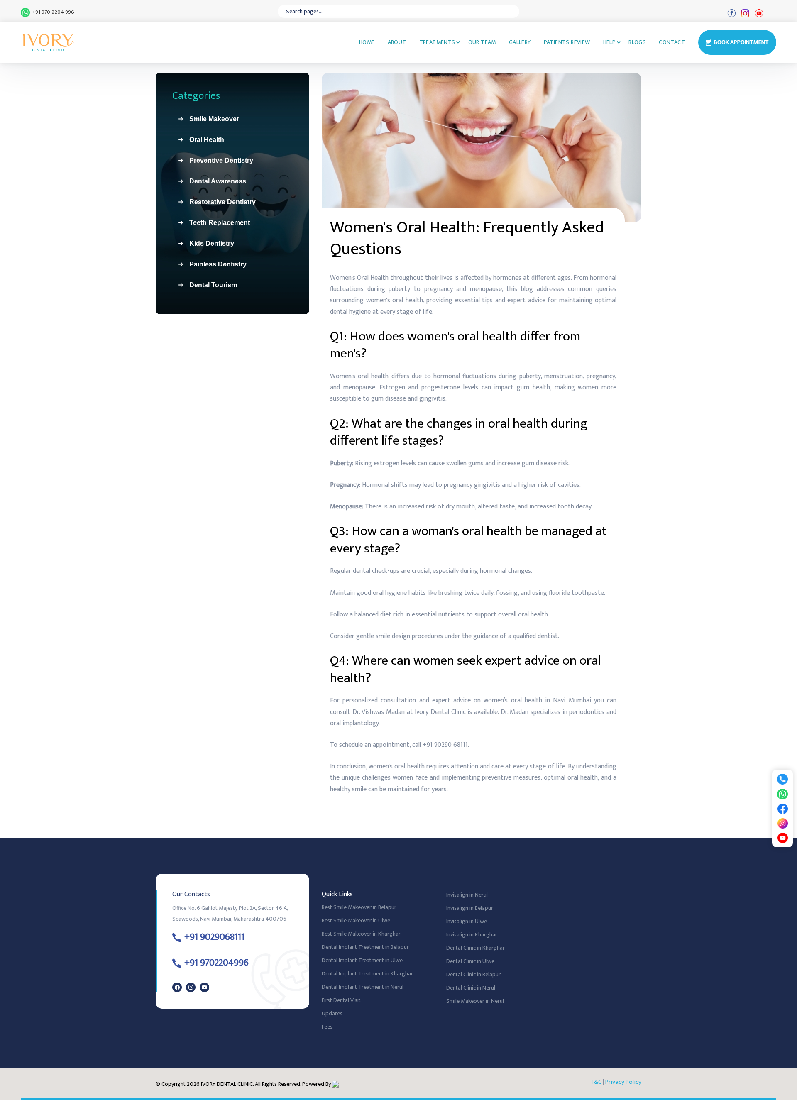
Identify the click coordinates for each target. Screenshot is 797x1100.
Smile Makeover (211, 118)
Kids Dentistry (208, 243)
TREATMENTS (437, 42)
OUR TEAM (482, 42)
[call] (782, 778)
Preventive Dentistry (218, 160)
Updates (332, 1013)
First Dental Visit (341, 1000)
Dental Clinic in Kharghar (475, 948)
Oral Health (203, 139)
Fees (327, 1026)
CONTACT (672, 42)
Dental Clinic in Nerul (470, 987)
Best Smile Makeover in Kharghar (361, 933)
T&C (595, 1082)
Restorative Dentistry (219, 201)
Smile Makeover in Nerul (475, 1001)
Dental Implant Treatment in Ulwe (362, 960)
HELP (609, 42)
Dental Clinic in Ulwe (470, 961)
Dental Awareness (214, 181)
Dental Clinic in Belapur (473, 974)
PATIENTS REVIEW (567, 42)
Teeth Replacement (216, 222)
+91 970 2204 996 (52, 12)
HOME (367, 42)
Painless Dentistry (215, 264)
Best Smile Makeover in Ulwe (356, 920)
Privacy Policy (623, 1082)
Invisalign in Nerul (467, 894)
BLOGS (637, 42)
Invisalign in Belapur (469, 908)
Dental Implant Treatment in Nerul (362, 987)
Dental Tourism (210, 284)
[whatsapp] (782, 793)
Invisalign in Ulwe (466, 921)
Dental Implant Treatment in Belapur (365, 947)
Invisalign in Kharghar (471, 934)
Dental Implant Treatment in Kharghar (367, 973)
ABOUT (397, 42)
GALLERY (520, 42)
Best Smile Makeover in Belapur (359, 907)
